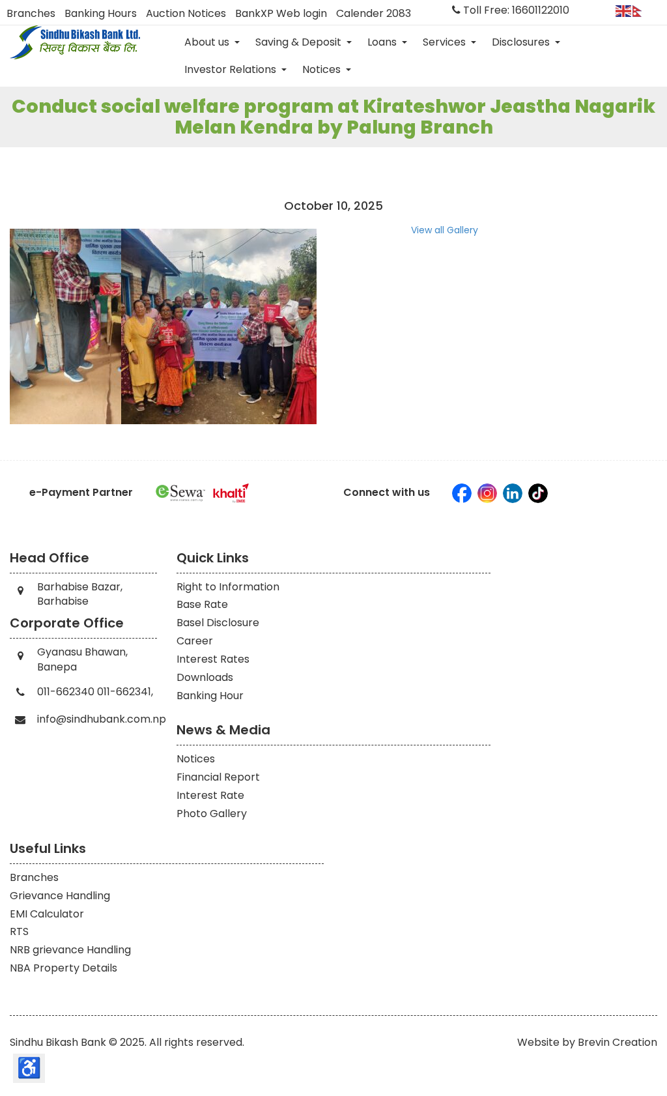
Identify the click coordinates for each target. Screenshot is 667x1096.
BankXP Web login (281, 14)
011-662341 (124, 691)
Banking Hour (210, 695)
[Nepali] (640, 10)
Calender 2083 (373, 14)
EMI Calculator (47, 913)
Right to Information (228, 586)
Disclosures (522, 42)
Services (445, 42)
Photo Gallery (212, 813)
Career (195, 640)
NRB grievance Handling (70, 949)
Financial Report (218, 777)
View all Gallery (444, 230)
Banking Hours (100, 14)
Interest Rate (210, 795)
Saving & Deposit (299, 42)
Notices (322, 69)
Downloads (205, 677)
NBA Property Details (63, 967)
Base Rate (202, 604)
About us (208, 42)
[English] (624, 10)
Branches (31, 14)
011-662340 (65, 691)
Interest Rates (213, 659)
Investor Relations (231, 69)
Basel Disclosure (218, 622)
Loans (383, 42)
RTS (19, 931)
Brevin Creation (617, 1042)
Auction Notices (186, 14)
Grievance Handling (60, 895)
